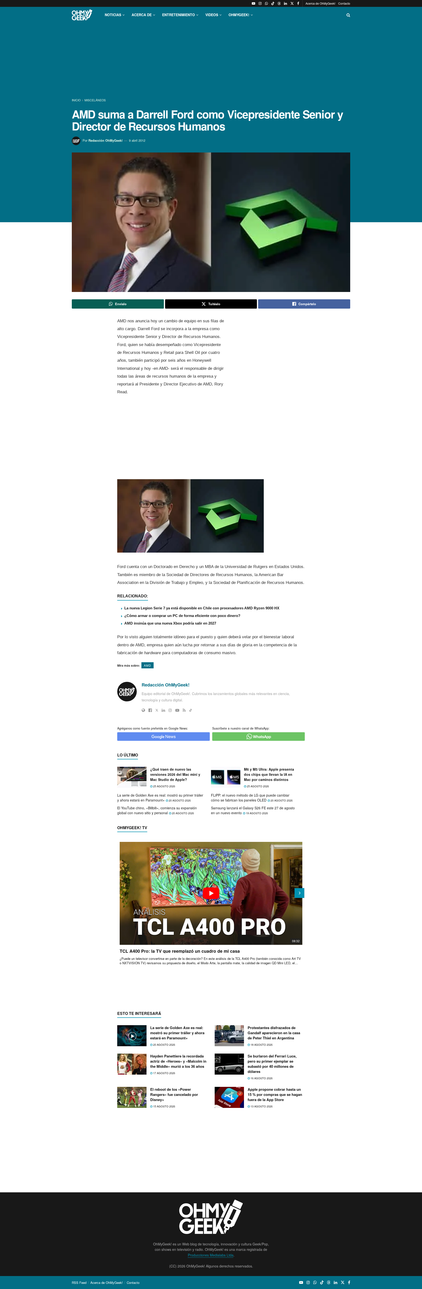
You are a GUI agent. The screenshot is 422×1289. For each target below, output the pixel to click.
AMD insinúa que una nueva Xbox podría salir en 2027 (170, 623)
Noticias (113, 14)
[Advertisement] (211, 60)
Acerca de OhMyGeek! (320, 3)
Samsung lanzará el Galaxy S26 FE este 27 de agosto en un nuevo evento (253, 810)
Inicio (76, 100)
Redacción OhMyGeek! (105, 140)
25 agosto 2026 (163, 786)
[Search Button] (348, 15)
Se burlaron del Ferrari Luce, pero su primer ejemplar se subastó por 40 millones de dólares (272, 1063)
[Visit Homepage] (82, 14)
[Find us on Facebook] (298, 3)
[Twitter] (156, 710)
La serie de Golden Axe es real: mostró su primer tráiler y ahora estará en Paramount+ (160, 797)
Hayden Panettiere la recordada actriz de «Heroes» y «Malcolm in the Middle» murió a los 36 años (178, 1061)
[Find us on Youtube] (253, 3)
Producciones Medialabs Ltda (210, 1255)
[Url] (143, 710)
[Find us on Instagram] (260, 3)
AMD (147, 665)
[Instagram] (170, 710)
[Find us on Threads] (279, 3)
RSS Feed (79, 1282)
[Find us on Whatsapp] (266, 3)
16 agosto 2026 (261, 1078)
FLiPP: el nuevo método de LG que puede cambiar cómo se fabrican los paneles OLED (250, 797)
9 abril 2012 (137, 140)
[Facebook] (150, 710)
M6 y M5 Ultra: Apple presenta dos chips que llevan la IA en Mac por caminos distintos (269, 774)
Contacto (344, 3)
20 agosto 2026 (179, 800)
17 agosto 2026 (163, 1073)
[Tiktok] (190, 710)
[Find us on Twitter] (292, 3)
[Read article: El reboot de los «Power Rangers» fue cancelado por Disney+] (132, 1097)
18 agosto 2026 (261, 1044)
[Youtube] (177, 710)
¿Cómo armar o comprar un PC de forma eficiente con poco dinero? (182, 616)
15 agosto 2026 (163, 1106)
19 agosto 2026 (256, 813)
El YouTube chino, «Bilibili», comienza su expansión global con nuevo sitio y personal (157, 810)
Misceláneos (95, 100)
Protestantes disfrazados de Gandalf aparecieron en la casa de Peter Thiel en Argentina (274, 1033)
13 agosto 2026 (261, 1106)
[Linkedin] (163, 710)
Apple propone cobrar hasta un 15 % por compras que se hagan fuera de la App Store (275, 1094)
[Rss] (184, 710)
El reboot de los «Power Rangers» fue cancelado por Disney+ (174, 1094)
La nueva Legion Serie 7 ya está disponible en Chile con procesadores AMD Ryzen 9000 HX (201, 608)
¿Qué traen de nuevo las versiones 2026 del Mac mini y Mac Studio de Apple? (175, 774)
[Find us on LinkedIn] (285, 3)
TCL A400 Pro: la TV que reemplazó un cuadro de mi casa (180, 951)
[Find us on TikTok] (272, 3)
